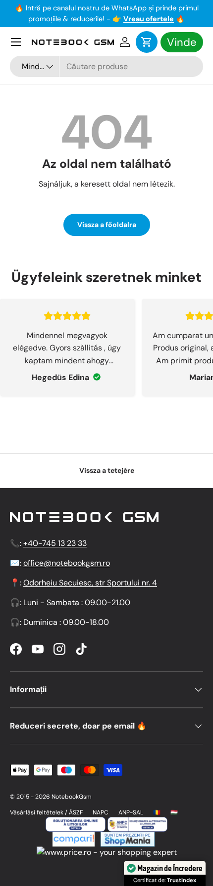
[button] (147, 42)
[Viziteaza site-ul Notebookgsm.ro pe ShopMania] (126, 837)
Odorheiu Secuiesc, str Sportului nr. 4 (90, 583)
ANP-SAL (130, 812)
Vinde (182, 42)
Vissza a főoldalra (106, 224)
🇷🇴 (156, 812)
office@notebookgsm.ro (66, 563)
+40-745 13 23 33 (55, 543)
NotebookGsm (72, 797)
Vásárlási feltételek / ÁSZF (46, 812)
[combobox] (106, 66)
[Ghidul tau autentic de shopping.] (74, 837)
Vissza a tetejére (106, 470)
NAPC (100, 812)
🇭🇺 (174, 812)
